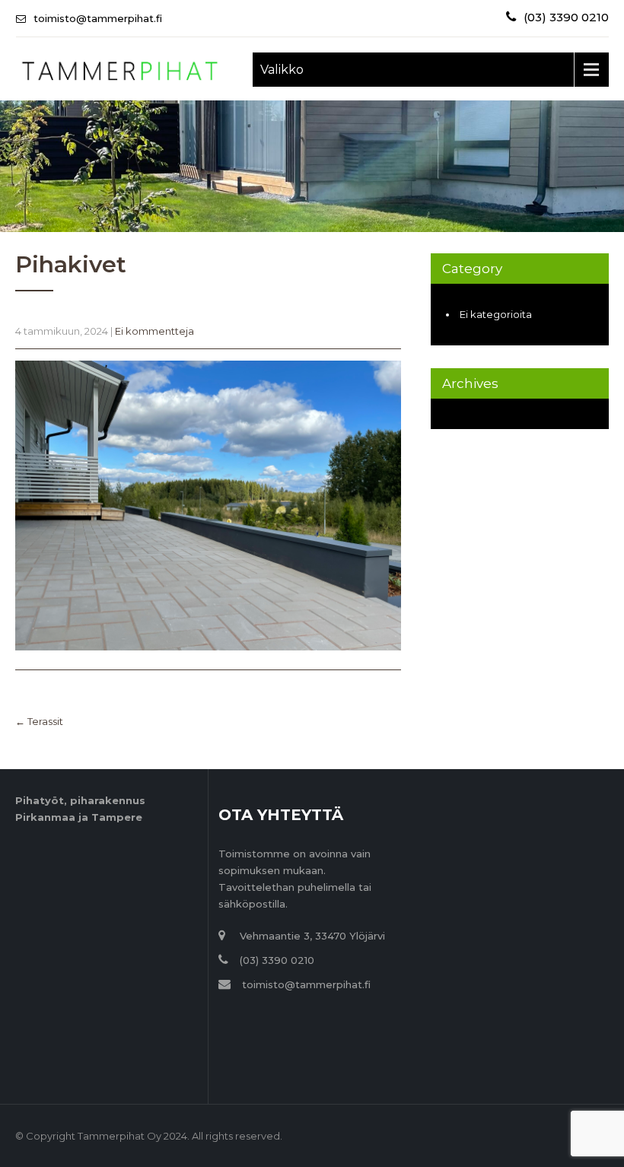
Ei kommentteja (154, 331)
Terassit (39, 721)
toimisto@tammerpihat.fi (97, 18)
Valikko (282, 69)
